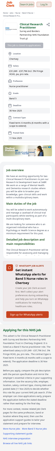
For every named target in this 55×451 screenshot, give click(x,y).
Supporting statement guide (17, 433)
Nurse (17, 13)
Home (5, 13)
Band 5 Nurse (27, 13)
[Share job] (48, 24)
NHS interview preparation (16, 438)
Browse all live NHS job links (17, 443)
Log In (44, 4)
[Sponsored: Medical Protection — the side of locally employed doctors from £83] (27, 150)
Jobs (11, 13)
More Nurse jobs (11, 428)
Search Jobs (27, 4)
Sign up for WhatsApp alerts (26, 314)
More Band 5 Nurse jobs (34, 428)
